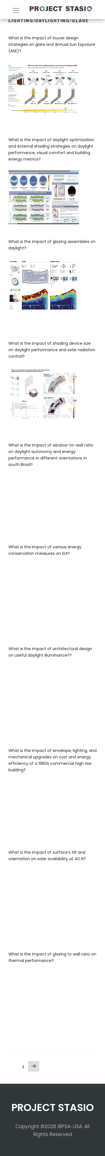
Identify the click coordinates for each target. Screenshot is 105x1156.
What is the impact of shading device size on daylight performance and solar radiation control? (51, 350)
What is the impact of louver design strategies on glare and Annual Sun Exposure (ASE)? (51, 44)
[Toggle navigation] (16, 10)
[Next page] (33, 1066)
